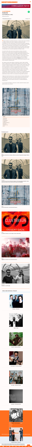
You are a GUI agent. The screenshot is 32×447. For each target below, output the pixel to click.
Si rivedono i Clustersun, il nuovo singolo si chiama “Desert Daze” (11, 233)
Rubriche (10, 423)
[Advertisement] (16, 404)
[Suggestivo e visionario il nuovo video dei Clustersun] (16, 247)
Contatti (21, 420)
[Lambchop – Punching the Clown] (16, 396)
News (10, 420)
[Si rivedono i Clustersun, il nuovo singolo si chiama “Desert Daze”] (16, 221)
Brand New (10, 427)
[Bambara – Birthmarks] (16, 301)
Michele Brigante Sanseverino (7, 18)
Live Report (11, 424)
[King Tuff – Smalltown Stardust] (16, 339)
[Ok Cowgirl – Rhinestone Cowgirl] (16, 377)
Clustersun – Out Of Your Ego (6, 285)
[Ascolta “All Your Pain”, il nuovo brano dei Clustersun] (16, 195)
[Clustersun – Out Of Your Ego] (16, 273)
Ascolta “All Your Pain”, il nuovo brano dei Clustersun (9, 207)
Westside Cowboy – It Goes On (16, 442)
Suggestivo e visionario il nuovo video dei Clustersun (9, 259)
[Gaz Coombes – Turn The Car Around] (16, 358)
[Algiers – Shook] (16, 320)
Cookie (21, 423)
